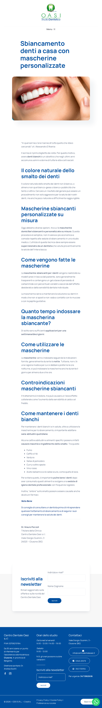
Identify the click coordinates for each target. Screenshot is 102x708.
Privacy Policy (43, 700)
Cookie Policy (56, 700)
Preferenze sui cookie (46, 703)
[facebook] (5, 673)
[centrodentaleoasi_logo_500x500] (51, 3)
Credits (27, 701)
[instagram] (10, 673)
